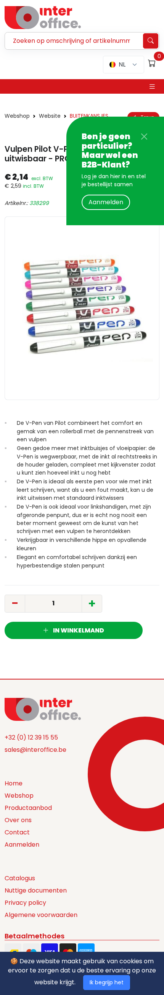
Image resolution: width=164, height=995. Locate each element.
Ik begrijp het (107, 982)
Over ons (18, 820)
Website (50, 116)
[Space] (43, 708)
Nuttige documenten (36, 890)
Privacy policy (25, 902)
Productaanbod (28, 807)
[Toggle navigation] (152, 86)
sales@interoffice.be (35, 749)
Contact (17, 832)
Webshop (17, 116)
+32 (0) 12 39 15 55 (31, 737)
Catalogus (20, 878)
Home (14, 783)
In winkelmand (78, 630)
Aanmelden (105, 202)
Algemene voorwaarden (41, 914)
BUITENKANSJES (89, 116)
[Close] (144, 136)
